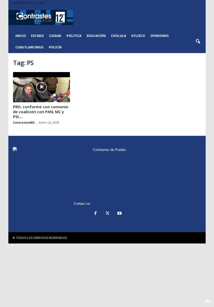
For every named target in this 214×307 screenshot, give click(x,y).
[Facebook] (96, 214)
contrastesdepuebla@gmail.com (116, 204)
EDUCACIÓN (96, 36)
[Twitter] (108, 214)
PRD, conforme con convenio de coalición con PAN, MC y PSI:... (40, 111)
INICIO (20, 36)
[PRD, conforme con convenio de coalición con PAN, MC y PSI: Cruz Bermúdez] (41, 87)
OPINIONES (159, 36)
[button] (198, 41)
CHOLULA (118, 36)
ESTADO (37, 36)
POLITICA (74, 36)
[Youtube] (119, 214)
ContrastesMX (23, 122)
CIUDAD (55, 36)
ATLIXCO (138, 36)
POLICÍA (55, 47)
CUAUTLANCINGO (29, 47)
